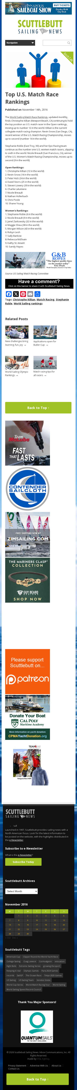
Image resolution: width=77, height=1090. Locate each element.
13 (64, 920)
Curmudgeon (45, 961)
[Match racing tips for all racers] (45, 368)
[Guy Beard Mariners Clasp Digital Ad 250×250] (27, 601)
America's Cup (13, 956)
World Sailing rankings (28, 303)
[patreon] (27, 693)
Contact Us (13, 1068)
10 (37, 920)
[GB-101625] (39, 267)
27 (64, 929)
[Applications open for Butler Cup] (45, 338)
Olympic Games (31, 970)
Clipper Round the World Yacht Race (40, 956)
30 (28, 934)
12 (55, 920)
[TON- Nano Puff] (27, 784)
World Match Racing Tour (38, 984)
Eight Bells (11, 966)
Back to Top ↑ (38, 408)
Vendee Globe (43, 980)
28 (10, 934)
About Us (56, 1065)
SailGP (20, 975)
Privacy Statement (17, 1065)
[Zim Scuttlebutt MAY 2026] (27, 556)
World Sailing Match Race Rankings (29, 117)
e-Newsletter (16, 840)
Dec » (15, 937)
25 (46, 929)
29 (19, 934)
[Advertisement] (27, 625)
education (59, 961)
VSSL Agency (43, 1058)
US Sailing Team (26, 980)
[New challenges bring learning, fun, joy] (16, 338)
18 (46, 925)
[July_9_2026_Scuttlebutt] (27, 739)
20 (64, 925)
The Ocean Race (33, 975)
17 (37, 925)
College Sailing (13, 961)
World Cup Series (15, 984)
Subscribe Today (23, 862)
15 (19, 925)
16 (28, 925)
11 (46, 920)
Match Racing (45, 299)
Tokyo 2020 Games (53, 975)
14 (10, 925)
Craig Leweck (29, 961)
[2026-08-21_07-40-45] (38, 13)
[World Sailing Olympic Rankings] (16, 368)
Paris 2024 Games (50, 970)
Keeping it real (14, 970)
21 (10, 929)
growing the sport (51, 966)
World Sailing (59, 984)
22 (19, 929)
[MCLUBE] (27, 464)
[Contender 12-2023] (27, 510)
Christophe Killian (24, 299)
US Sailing (11, 980)
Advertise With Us (39, 1065)
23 (28, 929)
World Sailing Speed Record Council (24, 989)
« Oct (8, 937)
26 (55, 929)
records (10, 975)
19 (55, 925)
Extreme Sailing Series (29, 966)
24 (37, 929)
